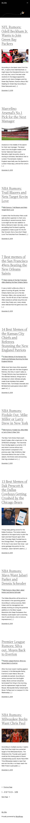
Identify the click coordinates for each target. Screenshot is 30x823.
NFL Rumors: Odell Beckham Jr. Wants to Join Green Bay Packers (15, 35)
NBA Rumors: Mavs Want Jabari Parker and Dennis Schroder (15, 577)
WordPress (19, 816)
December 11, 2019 (7, 90)
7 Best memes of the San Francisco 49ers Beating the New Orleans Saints (15, 265)
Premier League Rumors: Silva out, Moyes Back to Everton (13, 648)
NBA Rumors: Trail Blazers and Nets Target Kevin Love (15, 194)
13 (12, 792)
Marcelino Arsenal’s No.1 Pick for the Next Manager (14, 115)
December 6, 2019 (7, 553)
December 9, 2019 (7, 170)
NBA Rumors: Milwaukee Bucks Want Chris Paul (14, 719)
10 (6, 792)
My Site (4, 3)
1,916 (16, 792)
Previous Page (7, 787)
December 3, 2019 (7, 770)
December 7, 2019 (7, 463)
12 (10, 792)
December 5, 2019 (7, 696)
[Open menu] (27, 3)
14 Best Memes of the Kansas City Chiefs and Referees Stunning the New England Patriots (15, 339)
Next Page (6, 797)
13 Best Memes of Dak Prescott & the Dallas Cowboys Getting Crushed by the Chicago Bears (14, 491)
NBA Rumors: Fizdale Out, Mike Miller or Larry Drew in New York (15, 417)
